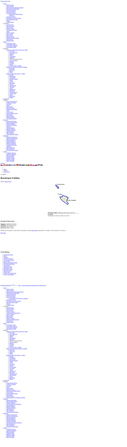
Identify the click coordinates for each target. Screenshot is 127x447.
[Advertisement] (8, 242)
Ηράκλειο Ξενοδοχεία (11, 137)
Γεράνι (11, 72)
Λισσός (11, 88)
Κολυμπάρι (12, 83)
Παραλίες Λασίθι (10, 159)
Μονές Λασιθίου (10, 161)
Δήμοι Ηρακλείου (10, 147)
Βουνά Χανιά (9, 35)
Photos (5, 42)
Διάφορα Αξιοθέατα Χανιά (12, 38)
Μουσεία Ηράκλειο (11, 139)
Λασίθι (5, 151)
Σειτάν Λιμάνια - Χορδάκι (15, 65)
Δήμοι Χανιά (9, 114)
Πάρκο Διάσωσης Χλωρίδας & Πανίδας (11, 118)
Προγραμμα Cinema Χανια (12, 9)
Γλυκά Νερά (12, 77)
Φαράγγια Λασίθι (10, 158)
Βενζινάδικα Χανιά (8, 269)
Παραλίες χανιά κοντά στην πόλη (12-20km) (16, 67)
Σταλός (11, 55)
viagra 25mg (34, 230)
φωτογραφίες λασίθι (11, 47)
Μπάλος (11, 97)
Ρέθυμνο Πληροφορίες (11, 122)
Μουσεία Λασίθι (10, 155)
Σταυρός (11, 64)
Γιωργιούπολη (12, 85)
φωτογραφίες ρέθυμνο (11, 44)
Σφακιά (11, 80)
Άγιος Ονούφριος (13, 60)
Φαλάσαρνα (12, 96)
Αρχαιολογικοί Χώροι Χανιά (13, 313)
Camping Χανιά (10, 22)
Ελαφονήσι (12, 91)
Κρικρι (8, 105)
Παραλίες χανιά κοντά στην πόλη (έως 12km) (17, 50)
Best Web (9, 285)
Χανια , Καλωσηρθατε (9, 274)
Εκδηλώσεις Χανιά (10, 17)
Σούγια (11, 94)
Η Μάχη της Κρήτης (11, 102)
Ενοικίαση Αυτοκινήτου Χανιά (13, 18)
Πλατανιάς (11, 57)
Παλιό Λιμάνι (9, 106)
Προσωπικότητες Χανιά (12, 19)
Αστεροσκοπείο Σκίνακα (12, 134)
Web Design (3, 285)
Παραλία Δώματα (13, 79)
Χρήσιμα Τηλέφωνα (11, 10)
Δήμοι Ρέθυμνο (10, 131)
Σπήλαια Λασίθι (10, 157)
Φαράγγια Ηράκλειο (11, 142)
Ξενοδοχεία (6, 98)
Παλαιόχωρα (12, 89)
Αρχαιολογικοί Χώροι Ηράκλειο (14, 422)
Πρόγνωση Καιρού (10, 11)
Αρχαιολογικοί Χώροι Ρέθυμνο (13, 404)
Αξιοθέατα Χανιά (8, 266)
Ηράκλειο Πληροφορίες (12, 138)
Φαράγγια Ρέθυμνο (10, 129)
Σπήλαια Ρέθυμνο (10, 128)
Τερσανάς (11, 63)
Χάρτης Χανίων (10, 5)
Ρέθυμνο (6, 120)
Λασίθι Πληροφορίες (11, 154)
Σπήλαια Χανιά (10, 24)
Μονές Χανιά (9, 34)
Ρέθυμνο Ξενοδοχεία (11, 121)
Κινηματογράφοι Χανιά (11, 113)
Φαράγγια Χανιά (10, 28)
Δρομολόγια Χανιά (10, 13)
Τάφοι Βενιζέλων (10, 108)
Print (2, 233)
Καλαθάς (11, 61)
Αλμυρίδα (11, 87)
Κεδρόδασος (12, 76)
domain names (28, 285)
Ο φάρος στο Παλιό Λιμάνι (10, 273)
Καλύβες (11, 75)
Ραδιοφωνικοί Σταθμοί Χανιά (10, 262)
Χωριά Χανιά (9, 39)
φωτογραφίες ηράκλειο (11, 46)
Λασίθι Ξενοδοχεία (11, 153)
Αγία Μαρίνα (12, 56)
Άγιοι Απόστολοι (13, 52)
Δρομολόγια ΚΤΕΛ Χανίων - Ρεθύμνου (18, 298)
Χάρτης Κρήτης (10, 6)
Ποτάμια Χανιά (10, 40)
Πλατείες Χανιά (10, 36)
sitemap (8, 21)
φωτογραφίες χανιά (10, 43)
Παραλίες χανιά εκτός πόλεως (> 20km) (15, 73)
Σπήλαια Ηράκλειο (10, 141)
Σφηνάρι (11, 84)
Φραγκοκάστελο (13, 92)
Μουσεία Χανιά (10, 26)
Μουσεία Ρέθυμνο (10, 124)
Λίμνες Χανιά (9, 27)
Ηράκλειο (6, 135)
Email (4, 233)
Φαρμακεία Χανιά (8, 268)
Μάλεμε (11, 71)
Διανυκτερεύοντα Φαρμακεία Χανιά (14, 7)
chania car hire (42, 285)
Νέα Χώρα (11, 51)
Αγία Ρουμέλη (12, 93)
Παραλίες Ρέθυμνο (10, 130)
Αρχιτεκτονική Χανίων (11, 101)
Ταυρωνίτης (12, 69)
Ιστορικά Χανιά (10, 116)
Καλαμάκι (11, 54)
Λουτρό (11, 81)
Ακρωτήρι (8, 104)
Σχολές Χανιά (9, 112)
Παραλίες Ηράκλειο (11, 143)
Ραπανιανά (11, 68)
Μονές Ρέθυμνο (10, 133)
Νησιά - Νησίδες (10, 32)
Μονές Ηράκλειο (10, 149)
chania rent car (35, 285)
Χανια (19, 285)
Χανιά (5, 3)
